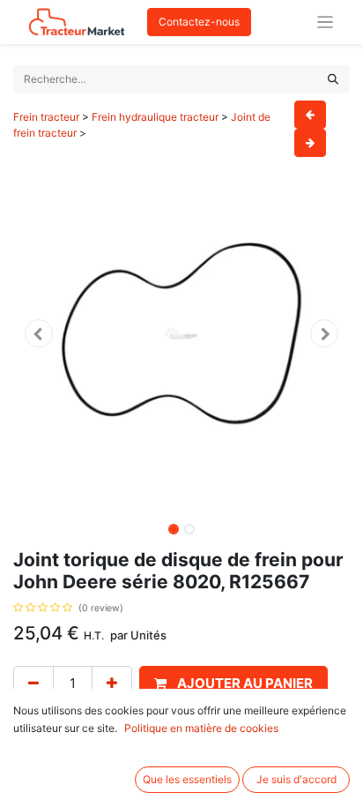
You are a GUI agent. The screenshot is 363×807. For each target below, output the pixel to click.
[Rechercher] (333, 79)
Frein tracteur (46, 116)
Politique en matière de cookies (201, 728)
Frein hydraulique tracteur (156, 116)
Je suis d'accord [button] (296, 779)
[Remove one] (33, 684)
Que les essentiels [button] (187, 779)
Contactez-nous (199, 21)
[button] (38, 333)
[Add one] (112, 684)
